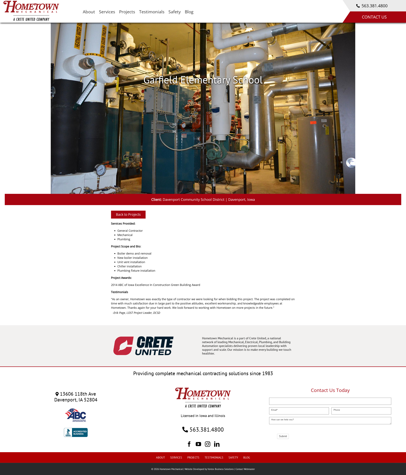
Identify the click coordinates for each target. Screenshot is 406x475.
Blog (246, 457)
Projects (193, 457)
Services (176, 457)
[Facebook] (189, 443)
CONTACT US (374, 17)
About (160, 457)
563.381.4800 (374, 6)
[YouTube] (198, 443)
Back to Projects (128, 214)
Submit (283, 436)
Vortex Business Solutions (221, 469)
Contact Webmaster (245, 469)
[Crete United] (143, 337)
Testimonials (214, 457)
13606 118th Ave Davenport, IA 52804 (75, 397)
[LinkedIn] (216, 443)
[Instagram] (207, 443)
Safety (233, 457)
